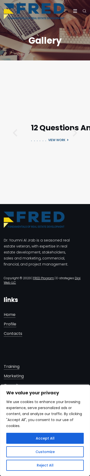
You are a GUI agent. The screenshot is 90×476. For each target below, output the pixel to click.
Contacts (13, 333)
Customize (45, 451)
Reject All (45, 465)
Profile (10, 324)
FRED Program (43, 278)
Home (10, 314)
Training (12, 366)
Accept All (45, 438)
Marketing (14, 376)
